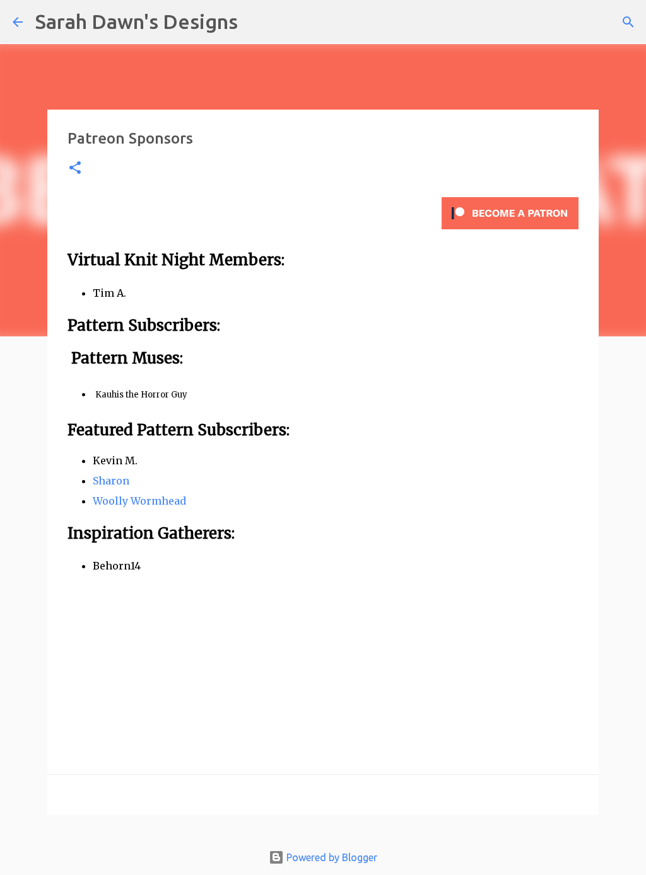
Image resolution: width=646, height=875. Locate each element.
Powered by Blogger (330, 857)
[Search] (255, 22)
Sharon (111, 480)
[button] (75, 168)
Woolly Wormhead (139, 501)
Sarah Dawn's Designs (136, 21)
